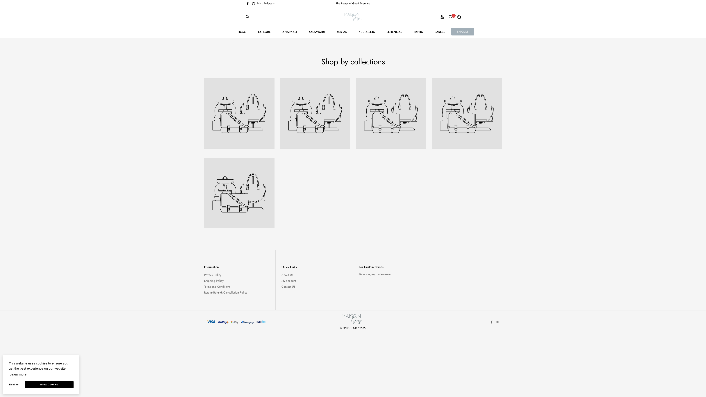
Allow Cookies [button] (49, 384)
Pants (418, 32)
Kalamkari (317, 32)
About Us (287, 275)
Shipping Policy (214, 281)
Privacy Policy (212, 275)
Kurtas (341, 32)
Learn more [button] (18, 374)
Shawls (462, 32)
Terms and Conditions (217, 287)
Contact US (288, 287)
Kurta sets (367, 32)
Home (242, 32)
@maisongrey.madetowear (375, 274)
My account (288, 281)
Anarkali (289, 32)
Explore (264, 32)
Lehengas (394, 32)
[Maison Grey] (353, 16)
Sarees (440, 32)
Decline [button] (14, 384)
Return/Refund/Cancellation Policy (225, 292)
